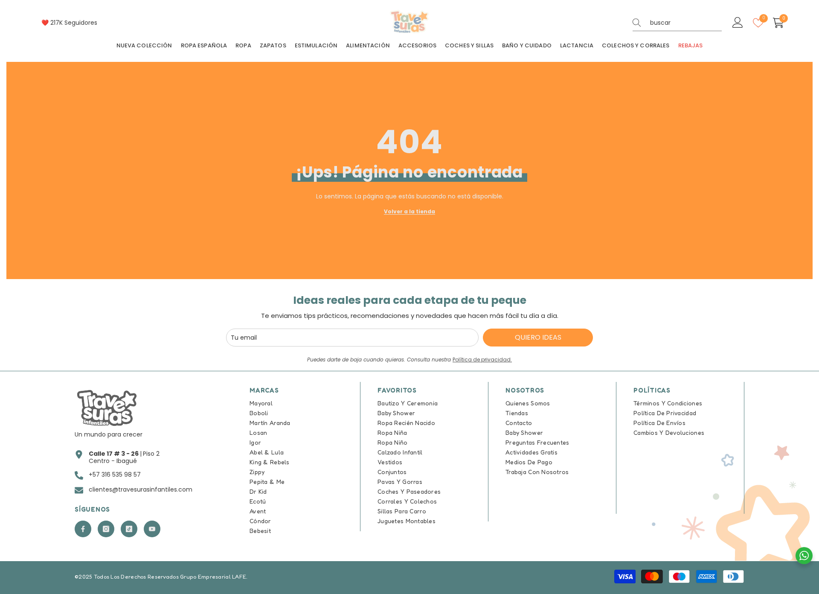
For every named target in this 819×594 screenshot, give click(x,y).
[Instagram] (106, 529)
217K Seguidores (73, 22)
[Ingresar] (737, 22)
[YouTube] (152, 529)
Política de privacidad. (482, 359)
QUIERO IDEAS (538, 337)
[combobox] (686, 23)
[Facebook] (83, 529)
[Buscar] (677, 23)
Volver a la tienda (409, 211)
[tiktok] (129, 529)
